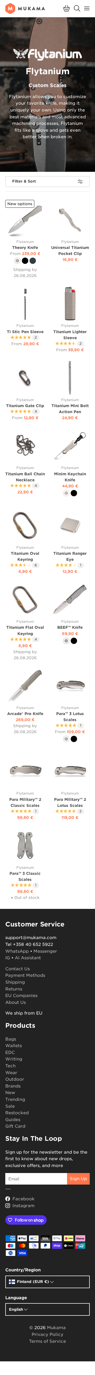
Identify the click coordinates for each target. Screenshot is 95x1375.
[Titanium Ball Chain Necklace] (25, 445)
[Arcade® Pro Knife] (25, 685)
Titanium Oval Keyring (25, 556)
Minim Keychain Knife (70, 477)
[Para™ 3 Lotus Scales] (70, 685)
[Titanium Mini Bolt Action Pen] (70, 377)
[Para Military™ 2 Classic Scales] (25, 771)
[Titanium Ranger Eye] (70, 525)
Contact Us (17, 968)
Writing (13, 1059)
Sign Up (78, 1178)
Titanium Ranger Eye (70, 556)
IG (7, 957)
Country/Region (23, 1269)
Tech (10, 1065)
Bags (10, 1039)
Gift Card (15, 1126)
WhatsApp (17, 951)
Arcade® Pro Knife (25, 713)
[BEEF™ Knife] (70, 599)
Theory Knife (25, 247)
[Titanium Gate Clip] (25, 377)
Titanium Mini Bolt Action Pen (70, 408)
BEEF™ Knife (70, 627)
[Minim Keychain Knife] (70, 445)
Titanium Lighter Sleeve (70, 334)
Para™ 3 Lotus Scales (70, 716)
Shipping (15, 982)
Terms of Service (47, 1341)
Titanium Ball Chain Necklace (25, 477)
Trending (15, 1099)
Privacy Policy (47, 1334)
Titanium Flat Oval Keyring (25, 630)
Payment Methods (25, 975)
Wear (11, 1072)
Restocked (17, 1112)
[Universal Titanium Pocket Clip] (70, 219)
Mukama (56, 1327)
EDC (10, 1052)
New (10, 1092)
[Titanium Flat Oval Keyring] (25, 599)
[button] (66, 8)
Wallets (13, 1045)
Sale (10, 1106)
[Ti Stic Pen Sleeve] (25, 303)
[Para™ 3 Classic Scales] (25, 845)
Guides (12, 1119)
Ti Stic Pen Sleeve (25, 331)
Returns (13, 989)
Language (16, 1297)
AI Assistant (28, 957)
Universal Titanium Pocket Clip (70, 250)
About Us (15, 1002)
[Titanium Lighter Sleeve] (70, 303)
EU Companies (21, 995)
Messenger (45, 951)
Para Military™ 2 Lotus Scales (70, 802)
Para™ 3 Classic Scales (25, 876)
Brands (13, 1086)
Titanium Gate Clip (25, 405)
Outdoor (14, 1079)
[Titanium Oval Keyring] (25, 525)
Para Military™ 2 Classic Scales (25, 802)
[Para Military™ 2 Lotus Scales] (70, 771)
